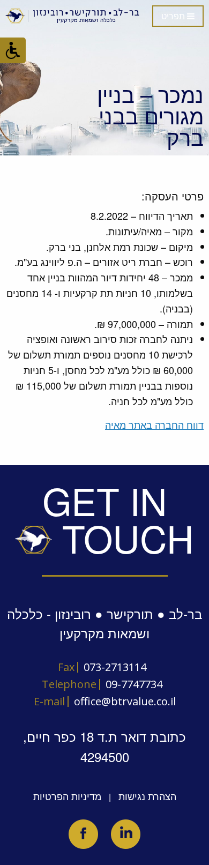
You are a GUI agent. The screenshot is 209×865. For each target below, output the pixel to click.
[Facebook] (83, 834)
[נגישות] (13, 50)
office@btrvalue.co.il (125, 701)
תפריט (174, 16)
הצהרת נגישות (147, 796)
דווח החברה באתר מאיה (154, 424)
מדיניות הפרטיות (67, 796)
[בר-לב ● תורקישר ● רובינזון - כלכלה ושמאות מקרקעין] (72, 16)
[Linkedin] (125, 834)
